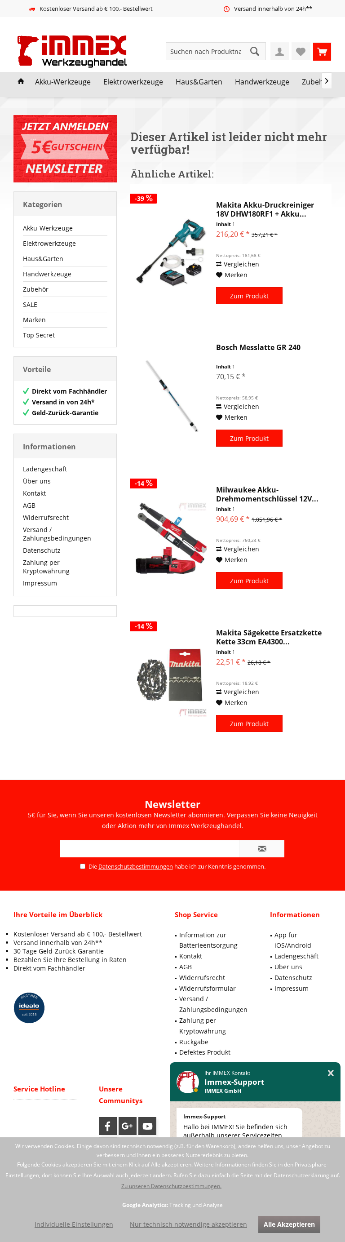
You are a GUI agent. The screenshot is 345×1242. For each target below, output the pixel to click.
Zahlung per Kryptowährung (46, 566)
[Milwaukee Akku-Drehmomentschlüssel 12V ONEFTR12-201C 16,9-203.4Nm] (171, 538)
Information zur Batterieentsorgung (208, 940)
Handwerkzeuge (47, 274)
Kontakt (34, 493)
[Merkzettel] (301, 51)
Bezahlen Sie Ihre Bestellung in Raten (70, 959)
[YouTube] (147, 1126)
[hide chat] (331, 1073)
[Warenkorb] (322, 51)
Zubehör (36, 289)
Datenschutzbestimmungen (135, 866)
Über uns (37, 481)
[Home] (21, 82)
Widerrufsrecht (46, 517)
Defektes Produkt (204, 1052)
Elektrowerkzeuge (49, 243)
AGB (29, 505)
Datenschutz (42, 550)
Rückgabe (193, 1042)
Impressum (40, 583)
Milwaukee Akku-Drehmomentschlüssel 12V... (267, 494)
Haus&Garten (43, 258)
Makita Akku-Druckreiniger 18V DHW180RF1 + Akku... (265, 209)
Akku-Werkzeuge (48, 228)
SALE (30, 304)
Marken (34, 319)
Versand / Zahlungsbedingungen (57, 533)
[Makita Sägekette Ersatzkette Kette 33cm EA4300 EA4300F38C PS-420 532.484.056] (171, 681)
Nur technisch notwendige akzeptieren (188, 1224)
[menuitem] (322, 51)
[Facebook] (108, 1126)
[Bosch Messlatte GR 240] (171, 396)
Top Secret (39, 335)
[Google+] (128, 1126)
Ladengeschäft (45, 469)
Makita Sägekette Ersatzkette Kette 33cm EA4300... (269, 637)
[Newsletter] (65, 148)
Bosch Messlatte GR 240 (258, 347)
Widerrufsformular (207, 988)
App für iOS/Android (292, 940)
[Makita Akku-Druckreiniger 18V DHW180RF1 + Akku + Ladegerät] (171, 253)
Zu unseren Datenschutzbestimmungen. (171, 1186)
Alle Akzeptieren (289, 1224)
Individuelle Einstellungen (74, 1224)
